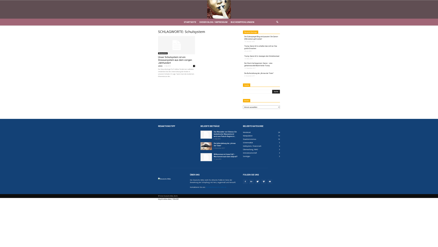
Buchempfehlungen (242, 22)
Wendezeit (247, 132)
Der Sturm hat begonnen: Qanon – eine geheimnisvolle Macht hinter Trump (258, 64)
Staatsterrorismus (249, 139)
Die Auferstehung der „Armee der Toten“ (259, 73)
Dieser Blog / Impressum (213, 22)
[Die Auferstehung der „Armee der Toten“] (206, 146)
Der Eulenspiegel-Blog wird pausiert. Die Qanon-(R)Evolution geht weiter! (261, 38)
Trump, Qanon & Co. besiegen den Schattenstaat (261, 56)
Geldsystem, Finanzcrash (252, 146)
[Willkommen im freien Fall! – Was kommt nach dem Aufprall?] (206, 157)
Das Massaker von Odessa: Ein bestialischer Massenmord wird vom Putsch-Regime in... (225, 134)
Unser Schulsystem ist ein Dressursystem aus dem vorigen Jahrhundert (175, 60)
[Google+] (251, 181)
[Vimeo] (263, 181)
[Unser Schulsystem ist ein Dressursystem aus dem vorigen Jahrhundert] (176, 45)
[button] (277, 22)
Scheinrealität (248, 143)
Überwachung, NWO (250, 149)
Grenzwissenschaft (250, 153)
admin (160, 66)
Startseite (190, 22)
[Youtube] (270, 181)
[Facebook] (245, 181)
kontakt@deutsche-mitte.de (216, 187)
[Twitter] (257, 181)
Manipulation (163, 53)
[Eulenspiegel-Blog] (219, 9)
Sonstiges (246, 156)
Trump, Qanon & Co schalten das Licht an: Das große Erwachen (260, 47)
